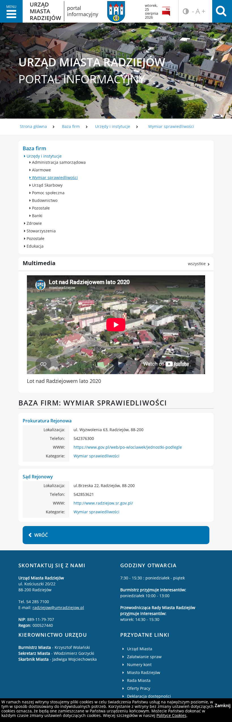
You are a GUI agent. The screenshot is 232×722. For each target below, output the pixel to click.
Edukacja (34, 246)
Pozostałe (40, 208)
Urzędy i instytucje (112, 126)
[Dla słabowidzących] (184, 11)
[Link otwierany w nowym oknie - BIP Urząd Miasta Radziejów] (167, 11)
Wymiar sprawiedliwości (171, 126)
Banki (36, 215)
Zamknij (223, 705)
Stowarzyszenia (40, 231)
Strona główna (33, 126)
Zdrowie (33, 223)
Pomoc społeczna (48, 192)
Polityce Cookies (171, 715)
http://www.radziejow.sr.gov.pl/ (103, 503)
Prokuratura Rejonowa (47, 421)
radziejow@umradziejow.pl (58, 607)
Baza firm (71, 126)
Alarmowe (41, 170)
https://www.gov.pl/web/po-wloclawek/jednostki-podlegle (128, 447)
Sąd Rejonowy (38, 477)
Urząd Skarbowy (47, 185)
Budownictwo (44, 200)
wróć (41, 535)
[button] (11, 11)
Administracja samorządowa (58, 162)
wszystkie (197, 263)
